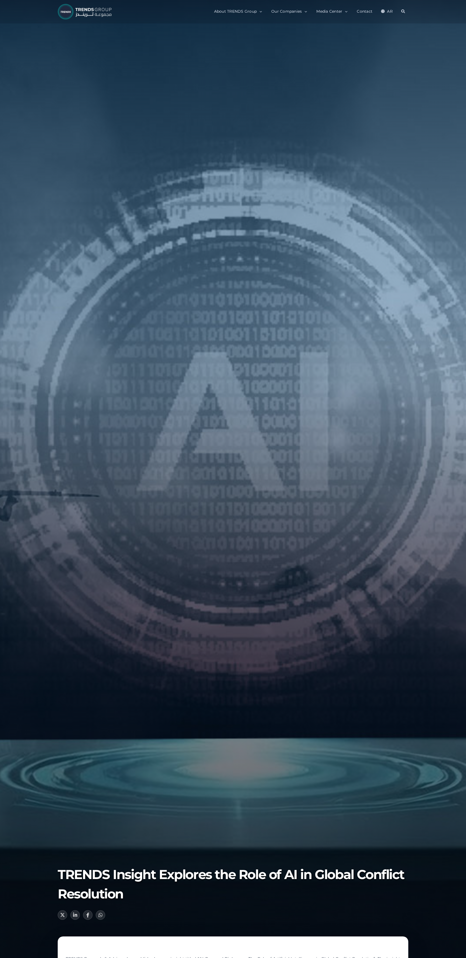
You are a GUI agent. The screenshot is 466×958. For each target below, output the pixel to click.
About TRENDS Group (235, 11)
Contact (364, 11)
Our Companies (286, 11)
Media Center (329, 11)
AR (390, 11)
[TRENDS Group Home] (86, 12)
